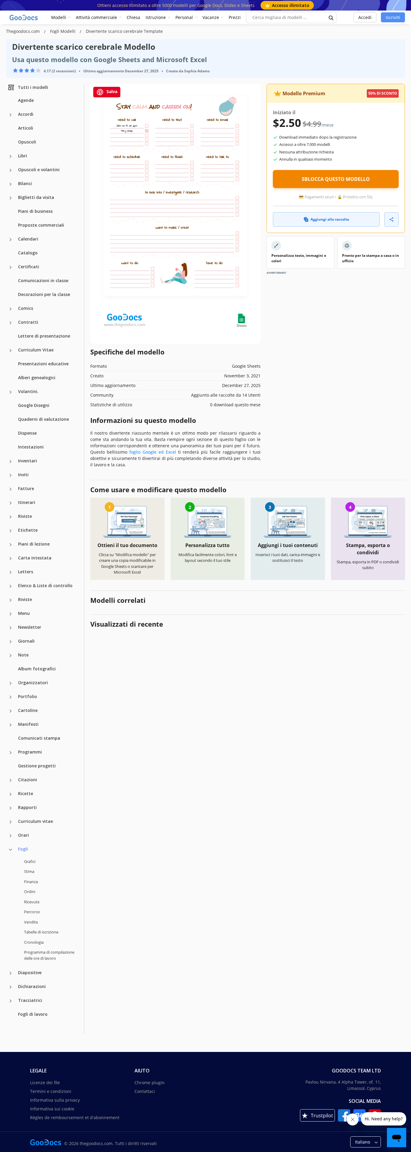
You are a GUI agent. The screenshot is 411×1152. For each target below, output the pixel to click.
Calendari (28, 239)
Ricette (25, 793)
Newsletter (29, 627)
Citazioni (27, 779)
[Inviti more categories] (10, 475)
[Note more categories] (10, 655)
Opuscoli (27, 142)
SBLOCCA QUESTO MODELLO (336, 179)
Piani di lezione (34, 544)
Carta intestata (34, 558)
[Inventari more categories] (10, 461)
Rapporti (27, 807)
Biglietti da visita (36, 197)
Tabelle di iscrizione (41, 932)
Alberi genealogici (36, 377)
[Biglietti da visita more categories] (10, 198)
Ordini (29, 891)
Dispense (27, 433)
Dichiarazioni (32, 986)
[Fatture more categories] (10, 489)
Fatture (26, 488)
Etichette (28, 530)
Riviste (25, 516)
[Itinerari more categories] (10, 503)
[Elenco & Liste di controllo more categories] (10, 586)
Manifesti (28, 724)
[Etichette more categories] (10, 530)
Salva (111, 91)
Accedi (365, 17)
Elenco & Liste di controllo (45, 585)
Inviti (23, 474)
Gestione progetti (37, 766)
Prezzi (235, 17)
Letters (25, 571)
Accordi (25, 114)
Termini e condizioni (50, 1091)
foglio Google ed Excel (152, 452)
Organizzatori (33, 682)
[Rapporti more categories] (10, 808)
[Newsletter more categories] (10, 627)
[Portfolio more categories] (10, 697)
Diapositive (30, 972)
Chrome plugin (149, 1082)
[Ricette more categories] (10, 794)
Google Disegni (33, 405)
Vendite (31, 922)
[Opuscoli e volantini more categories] (10, 170)
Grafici (30, 861)
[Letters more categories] (10, 572)
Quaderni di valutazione (43, 419)
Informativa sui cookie (52, 1109)
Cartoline (28, 710)
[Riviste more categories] (10, 516)
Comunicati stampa (39, 738)
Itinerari (26, 502)
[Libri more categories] (10, 156)
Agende (26, 100)
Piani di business (35, 211)
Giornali (26, 641)
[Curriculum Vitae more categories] (10, 350)
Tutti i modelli (33, 87)
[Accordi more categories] (10, 114)
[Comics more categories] (10, 308)
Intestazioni (31, 447)
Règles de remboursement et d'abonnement (74, 1117)
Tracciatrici (30, 1000)
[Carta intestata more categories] (10, 558)
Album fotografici (37, 669)
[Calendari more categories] (10, 239)
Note (23, 655)
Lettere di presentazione (44, 336)
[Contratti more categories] (10, 322)
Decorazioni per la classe (44, 294)
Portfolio (27, 696)
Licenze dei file (45, 1082)
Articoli (25, 128)
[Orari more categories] (10, 835)
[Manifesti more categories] (10, 724)
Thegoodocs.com (23, 31)
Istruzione (156, 17)
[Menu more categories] (10, 613)
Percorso (32, 911)
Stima (29, 871)
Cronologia (34, 942)
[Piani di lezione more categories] (10, 544)
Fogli (23, 849)
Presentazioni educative (43, 364)
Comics (25, 308)
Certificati (28, 266)
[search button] (331, 17)
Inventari (27, 461)
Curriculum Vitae (36, 350)
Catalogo (28, 253)
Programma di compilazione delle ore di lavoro (49, 955)
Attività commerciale (96, 17)
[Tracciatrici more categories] (10, 1001)
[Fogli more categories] (10, 849)
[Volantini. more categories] (10, 392)
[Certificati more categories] (10, 267)
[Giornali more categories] (10, 641)
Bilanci (25, 183)
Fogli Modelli (63, 31)
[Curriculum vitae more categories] (10, 821)
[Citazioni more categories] (10, 780)
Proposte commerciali (41, 225)
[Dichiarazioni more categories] (10, 987)
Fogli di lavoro (33, 1014)
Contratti (28, 322)
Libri (22, 156)
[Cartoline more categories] (10, 711)
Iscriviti (393, 17)
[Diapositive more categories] (10, 973)
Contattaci (144, 1091)
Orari (23, 835)
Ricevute (31, 902)
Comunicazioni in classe (43, 280)
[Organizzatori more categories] (10, 683)
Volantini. (28, 391)
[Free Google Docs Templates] (24, 17)
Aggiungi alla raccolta (330, 219)
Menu (24, 613)
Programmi (30, 752)
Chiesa (133, 17)
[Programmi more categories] (10, 752)
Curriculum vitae (35, 821)
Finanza (31, 881)
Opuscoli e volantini (39, 169)
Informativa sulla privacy (55, 1100)
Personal (184, 17)
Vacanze (210, 17)
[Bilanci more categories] (10, 184)
